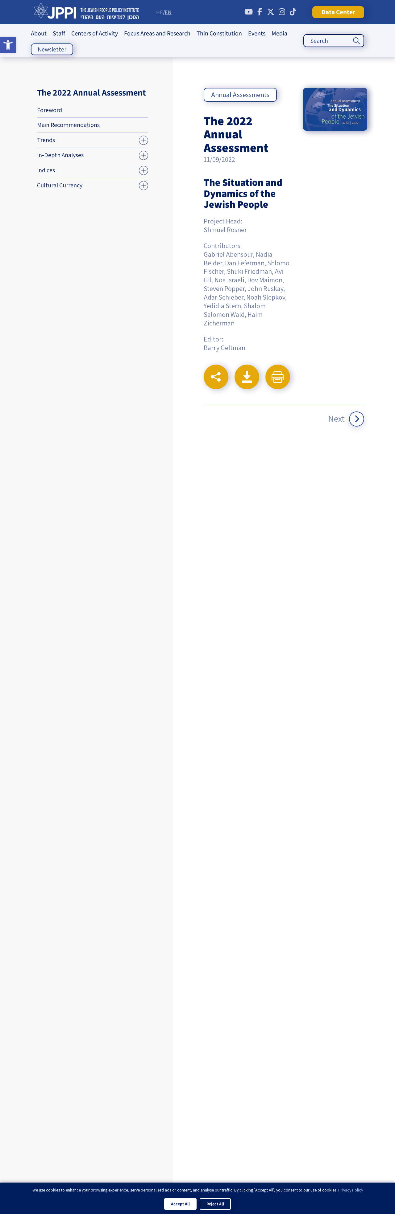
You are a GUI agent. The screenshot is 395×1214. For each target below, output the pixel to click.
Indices (46, 170)
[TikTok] (292, 12)
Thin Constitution (219, 33)
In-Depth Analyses (60, 155)
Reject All (215, 1204)
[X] (270, 12)
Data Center (338, 12)
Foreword (49, 110)
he (159, 12)
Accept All (180, 1204)
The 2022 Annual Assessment (91, 92)
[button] (8, 45)
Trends (46, 140)
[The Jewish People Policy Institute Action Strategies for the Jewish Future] (86, 12)
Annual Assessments (240, 94)
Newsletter (52, 49)
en (168, 12)
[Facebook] (259, 12)
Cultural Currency (59, 185)
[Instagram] (281, 12)
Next (336, 418)
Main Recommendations (68, 125)
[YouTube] (248, 12)
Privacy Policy (350, 1190)
